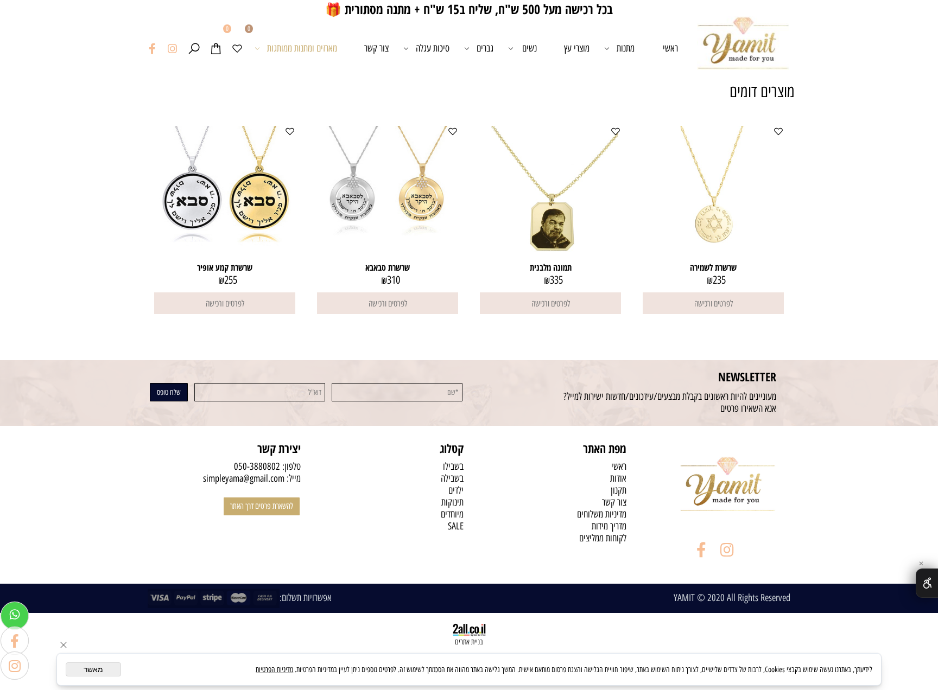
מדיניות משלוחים (601, 514)
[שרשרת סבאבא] (387, 233)
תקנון (618, 490)
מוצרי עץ (577, 48)
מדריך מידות (609, 526)
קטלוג (452, 448)
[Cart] (215, 48)
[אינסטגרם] (172, 48)
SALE (456, 526)
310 (393, 279)
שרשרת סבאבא (387, 267)
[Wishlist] (237, 48)
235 (719, 279)
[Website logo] (743, 48)
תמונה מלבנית (551, 267)
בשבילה (452, 478)
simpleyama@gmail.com (243, 478)
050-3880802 (257, 466)
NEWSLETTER (747, 376)
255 (230, 279)
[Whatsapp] (14, 615)
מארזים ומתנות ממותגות (302, 48)
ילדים (456, 490)
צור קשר (376, 48)
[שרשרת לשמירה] (713, 258)
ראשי (670, 48)
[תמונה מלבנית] (550, 258)
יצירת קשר (279, 448)
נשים (529, 48)
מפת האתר (604, 448)
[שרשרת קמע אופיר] (224, 244)
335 (556, 279)
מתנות (626, 48)
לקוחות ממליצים (602, 538)
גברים (485, 48)
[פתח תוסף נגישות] (927, 583)
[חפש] (193, 48)
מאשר (93, 669)
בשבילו (453, 466)
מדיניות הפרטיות (274, 669)
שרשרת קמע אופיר (224, 267)
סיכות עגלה (432, 48)
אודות (618, 478)
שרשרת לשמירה (713, 267)
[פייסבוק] (152, 48)
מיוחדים (452, 514)
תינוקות (452, 502)
